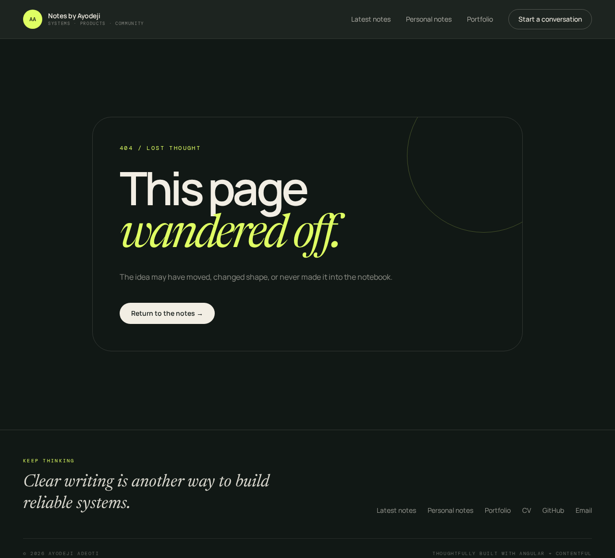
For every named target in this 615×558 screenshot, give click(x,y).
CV (526, 510)
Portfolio (480, 19)
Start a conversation (550, 19)
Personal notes (429, 19)
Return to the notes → (167, 313)
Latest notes (371, 19)
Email (584, 510)
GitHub (553, 510)
